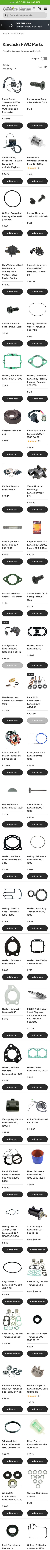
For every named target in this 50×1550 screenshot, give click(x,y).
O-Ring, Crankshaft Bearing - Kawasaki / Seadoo (12, 216)
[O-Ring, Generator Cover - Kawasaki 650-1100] (37, 309)
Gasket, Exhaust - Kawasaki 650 (11, 962)
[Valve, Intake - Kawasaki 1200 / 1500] (37, 790)
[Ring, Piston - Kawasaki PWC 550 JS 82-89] (12, 1267)
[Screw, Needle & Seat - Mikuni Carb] (12, 309)
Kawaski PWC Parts (17, 34)
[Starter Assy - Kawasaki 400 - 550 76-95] (37, 1212)
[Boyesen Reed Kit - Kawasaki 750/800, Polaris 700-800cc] (37, 527)
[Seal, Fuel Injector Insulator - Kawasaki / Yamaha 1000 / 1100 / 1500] (12, 1531)
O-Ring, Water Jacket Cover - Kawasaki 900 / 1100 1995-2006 (10, 1231)
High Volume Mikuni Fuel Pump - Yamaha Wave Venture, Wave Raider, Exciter (12, 272)
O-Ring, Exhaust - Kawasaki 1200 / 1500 (36, 859)
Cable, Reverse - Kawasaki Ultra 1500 (36, 755)
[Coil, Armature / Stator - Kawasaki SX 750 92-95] (12, 738)
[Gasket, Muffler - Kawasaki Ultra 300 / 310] (12, 842)
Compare (35, 58)
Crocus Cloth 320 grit (11, 432)
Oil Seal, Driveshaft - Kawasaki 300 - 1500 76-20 (37, 1337)
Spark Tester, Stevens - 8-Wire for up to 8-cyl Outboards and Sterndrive (11, 105)
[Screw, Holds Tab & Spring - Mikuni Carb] (37, 579)
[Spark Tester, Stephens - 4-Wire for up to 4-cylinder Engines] (12, 143)
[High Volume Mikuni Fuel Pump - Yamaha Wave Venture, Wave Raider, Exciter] (12, 251)
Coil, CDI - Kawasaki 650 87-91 (37, 1121)
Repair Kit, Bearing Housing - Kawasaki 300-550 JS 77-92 (12, 1388)
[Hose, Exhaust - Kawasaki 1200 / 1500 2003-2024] (37, 1157)
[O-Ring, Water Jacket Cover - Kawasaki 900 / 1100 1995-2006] (12, 1212)
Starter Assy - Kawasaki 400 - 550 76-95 (35, 1229)
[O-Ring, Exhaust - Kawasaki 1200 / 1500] (37, 842)
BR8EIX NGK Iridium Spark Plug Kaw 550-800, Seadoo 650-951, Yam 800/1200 (37, 1015)
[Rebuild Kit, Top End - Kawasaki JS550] (12, 1319)
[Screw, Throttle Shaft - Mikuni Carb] (37, 199)
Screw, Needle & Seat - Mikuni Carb (12, 325)
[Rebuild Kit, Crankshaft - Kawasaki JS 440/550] (37, 683)
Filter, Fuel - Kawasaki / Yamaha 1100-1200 (37, 1444)
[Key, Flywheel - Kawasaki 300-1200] (12, 790)
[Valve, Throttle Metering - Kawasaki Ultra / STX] (37, 472)
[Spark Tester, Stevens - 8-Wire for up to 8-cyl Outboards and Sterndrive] (12, 85)
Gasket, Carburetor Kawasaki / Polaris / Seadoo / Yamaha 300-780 (37, 380)
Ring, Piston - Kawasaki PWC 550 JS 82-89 (12, 1284)
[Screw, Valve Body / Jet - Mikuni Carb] (37, 85)
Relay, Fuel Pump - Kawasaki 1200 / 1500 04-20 (37, 434)
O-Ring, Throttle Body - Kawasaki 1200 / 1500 (10, 911)
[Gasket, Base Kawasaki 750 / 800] (37, 1053)
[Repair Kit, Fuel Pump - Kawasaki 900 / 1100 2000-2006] (12, 1157)
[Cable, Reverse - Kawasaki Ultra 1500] (37, 738)
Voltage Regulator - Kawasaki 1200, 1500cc (12, 1122)
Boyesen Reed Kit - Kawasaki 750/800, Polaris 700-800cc (37, 544)
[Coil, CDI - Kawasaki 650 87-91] (37, 1105)
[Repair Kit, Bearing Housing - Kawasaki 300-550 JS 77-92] (12, 1371)
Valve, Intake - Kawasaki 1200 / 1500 (35, 807)
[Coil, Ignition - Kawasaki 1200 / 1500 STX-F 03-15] (12, 631)
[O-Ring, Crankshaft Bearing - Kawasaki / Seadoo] (12, 199)
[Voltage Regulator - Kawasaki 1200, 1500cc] (12, 1105)
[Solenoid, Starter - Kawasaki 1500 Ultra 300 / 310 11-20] (37, 251)
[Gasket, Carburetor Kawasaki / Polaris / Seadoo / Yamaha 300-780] (37, 361)
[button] (40, 9)
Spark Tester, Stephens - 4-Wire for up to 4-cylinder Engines (12, 162)
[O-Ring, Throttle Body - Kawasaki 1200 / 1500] (12, 894)
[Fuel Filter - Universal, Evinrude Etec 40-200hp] (37, 143)
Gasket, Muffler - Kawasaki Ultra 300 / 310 (12, 859)
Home (5, 34)
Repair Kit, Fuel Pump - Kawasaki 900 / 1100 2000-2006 (11, 1176)
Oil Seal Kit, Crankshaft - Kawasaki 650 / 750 (12, 1496)
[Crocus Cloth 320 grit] (12, 416)
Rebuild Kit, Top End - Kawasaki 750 (37, 1283)
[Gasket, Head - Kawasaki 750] (37, 631)
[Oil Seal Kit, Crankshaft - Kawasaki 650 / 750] (12, 1479)
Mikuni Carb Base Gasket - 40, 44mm (12, 595)
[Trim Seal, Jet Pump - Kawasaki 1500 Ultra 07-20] (12, 1427)
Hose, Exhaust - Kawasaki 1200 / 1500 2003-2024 (36, 1174)
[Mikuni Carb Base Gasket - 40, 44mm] (12, 579)
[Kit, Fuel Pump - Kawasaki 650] (12, 472)
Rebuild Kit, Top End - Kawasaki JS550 (12, 1335)
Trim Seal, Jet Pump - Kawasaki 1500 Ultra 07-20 (11, 1444)
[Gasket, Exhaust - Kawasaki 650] (12, 946)
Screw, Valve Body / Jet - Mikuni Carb (37, 101)
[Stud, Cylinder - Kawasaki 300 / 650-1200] (12, 527)
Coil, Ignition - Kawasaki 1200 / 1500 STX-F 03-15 (11, 648)
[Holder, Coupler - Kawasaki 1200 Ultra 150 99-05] (37, 1371)
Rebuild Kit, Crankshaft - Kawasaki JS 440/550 (34, 702)
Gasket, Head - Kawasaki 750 (35, 647)
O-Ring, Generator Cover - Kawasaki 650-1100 (37, 326)
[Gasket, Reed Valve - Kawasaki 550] (37, 946)
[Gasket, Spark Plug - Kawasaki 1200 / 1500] (37, 894)
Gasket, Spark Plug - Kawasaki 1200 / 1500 (37, 911)
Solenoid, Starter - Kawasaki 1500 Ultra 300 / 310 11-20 (37, 270)
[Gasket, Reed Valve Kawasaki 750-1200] (12, 361)
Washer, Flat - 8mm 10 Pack (37, 1495)
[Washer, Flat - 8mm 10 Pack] (37, 1479)
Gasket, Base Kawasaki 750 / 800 (37, 1069)
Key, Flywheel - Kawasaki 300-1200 (12, 806)
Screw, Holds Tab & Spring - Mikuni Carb (37, 596)
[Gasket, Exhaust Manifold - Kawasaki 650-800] (12, 1053)
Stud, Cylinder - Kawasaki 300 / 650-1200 (10, 544)
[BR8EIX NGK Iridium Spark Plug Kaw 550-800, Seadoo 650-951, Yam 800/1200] (37, 995)
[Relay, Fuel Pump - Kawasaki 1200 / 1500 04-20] (37, 416)
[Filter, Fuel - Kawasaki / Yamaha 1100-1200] (37, 1427)
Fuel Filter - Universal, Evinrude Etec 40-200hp (37, 160)
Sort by (6, 65)
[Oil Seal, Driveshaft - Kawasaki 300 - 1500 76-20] (37, 1319)
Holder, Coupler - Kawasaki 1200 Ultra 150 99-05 (37, 1388)
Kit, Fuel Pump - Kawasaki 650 (10, 488)
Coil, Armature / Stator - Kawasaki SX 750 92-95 (11, 755)
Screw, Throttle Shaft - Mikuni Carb (37, 215)
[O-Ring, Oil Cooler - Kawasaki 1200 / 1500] (37, 1531)
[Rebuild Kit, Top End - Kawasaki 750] (37, 1267)
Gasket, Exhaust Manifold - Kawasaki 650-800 (12, 1070)
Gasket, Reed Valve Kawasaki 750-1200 (12, 377)
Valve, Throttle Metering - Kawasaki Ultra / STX (35, 491)
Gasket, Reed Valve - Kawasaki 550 (37, 962)
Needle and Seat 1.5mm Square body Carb (12, 700)
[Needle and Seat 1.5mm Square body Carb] (12, 683)
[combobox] (25, 15)
